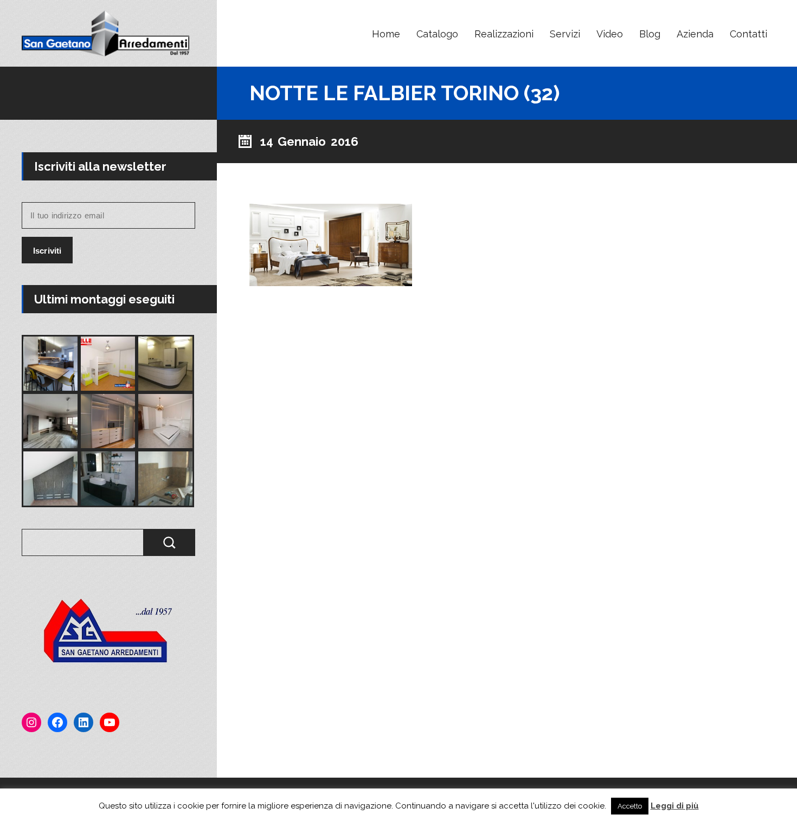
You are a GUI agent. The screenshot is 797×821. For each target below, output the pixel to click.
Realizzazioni (504, 34)
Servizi (565, 34)
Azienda (695, 34)
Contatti (748, 34)
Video (609, 34)
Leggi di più (675, 806)
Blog (649, 34)
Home (386, 34)
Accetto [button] (630, 806)
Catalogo (437, 34)
